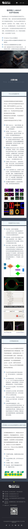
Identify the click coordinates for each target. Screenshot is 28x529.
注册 (23, 2)
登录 (20, 2)
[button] (17, 3)
